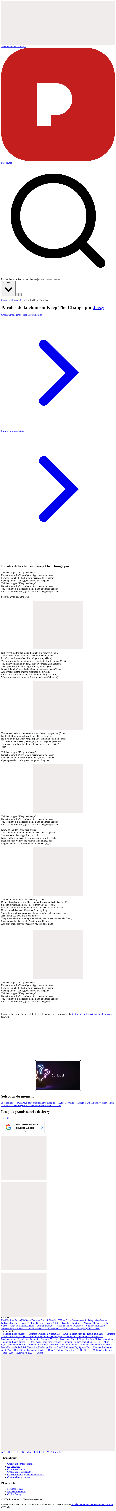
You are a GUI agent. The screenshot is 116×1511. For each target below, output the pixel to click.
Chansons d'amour (16, 1469)
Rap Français (13, 1466)
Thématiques (8, 282)
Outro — (13, 1325)
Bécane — (44, 1323)
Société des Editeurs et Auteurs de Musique (92, 1014)
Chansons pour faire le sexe (20, 1463)
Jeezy (98, 307)
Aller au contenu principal (13, 46)
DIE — (93, 1328)
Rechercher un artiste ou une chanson (19, 279)
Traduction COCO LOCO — (82, 1350)
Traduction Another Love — (20, 1336)
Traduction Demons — (61, 1342)
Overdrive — (84, 1325)
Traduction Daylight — (82, 1347)
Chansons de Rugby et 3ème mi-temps (25, 1474)
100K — (64, 1320)
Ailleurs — (35, 1325)
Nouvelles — (41, 1328)
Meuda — (101, 1323)
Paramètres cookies (16, 1491)
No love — (59, 1328)
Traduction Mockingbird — (57, 1336)
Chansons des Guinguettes (19, 1472)
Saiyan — (22, 1323)
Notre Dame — (40, 1320)
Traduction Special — (45, 1350)
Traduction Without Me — (54, 1334)
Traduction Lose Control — (21, 1342)
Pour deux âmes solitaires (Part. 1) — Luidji (43, 1102)
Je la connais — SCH (11, 1102)
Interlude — (58, 1325)
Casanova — (82, 1320)
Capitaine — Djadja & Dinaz (79, 1102)
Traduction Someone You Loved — (54, 1339)
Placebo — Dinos (52, 1105)
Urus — (78, 1328)
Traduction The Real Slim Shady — (93, 1334)
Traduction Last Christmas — (96, 1339)
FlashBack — (13, 1320)
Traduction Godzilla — (73, 1344)
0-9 (60, 1452)
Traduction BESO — (33, 1344)
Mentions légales (15, 1489)
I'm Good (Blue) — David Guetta (28, 1105)
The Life (5, 1118)
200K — (61, 1323)
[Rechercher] (17, 294)
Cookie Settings (14, 1494)
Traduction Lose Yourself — (19, 1334)
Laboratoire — (80, 1323)
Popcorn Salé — (20, 1328)
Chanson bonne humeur (18, 1477)
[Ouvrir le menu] (20, 294)
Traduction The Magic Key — (45, 1347)
